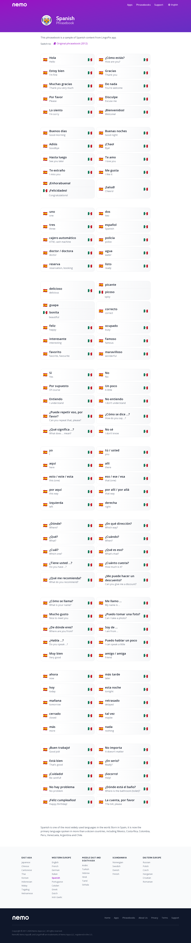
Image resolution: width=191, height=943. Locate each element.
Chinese (25, 866)
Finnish (116, 874)
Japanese (25, 862)
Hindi (84, 877)
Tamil (84, 880)
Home (107, 917)
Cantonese (26, 870)
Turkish (85, 869)
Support (158, 4)
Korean (25, 877)
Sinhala (85, 884)
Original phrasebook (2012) (72, 43)
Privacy (154, 917)
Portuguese (57, 881)
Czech (146, 870)
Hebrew (86, 873)
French (55, 866)
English (55, 862)
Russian (146, 862)
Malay (24, 885)
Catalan (55, 885)
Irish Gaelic (57, 897)
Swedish (116, 866)
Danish (116, 870)
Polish (146, 866)
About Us (143, 917)
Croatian (147, 877)
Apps (130, 4)
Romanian (148, 881)
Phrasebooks (143, 4)
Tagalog (25, 889)
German (56, 870)
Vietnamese (27, 893)
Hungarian (148, 874)
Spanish (56, 877)
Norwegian (118, 862)
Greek (54, 889)
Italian (55, 874)
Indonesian (26, 881)
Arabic (85, 865)
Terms (165, 917)
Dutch (55, 893)
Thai (23, 874)
